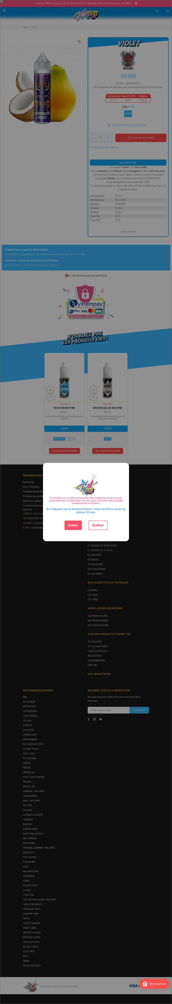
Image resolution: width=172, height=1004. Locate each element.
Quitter (98, 525)
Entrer (73, 525)
